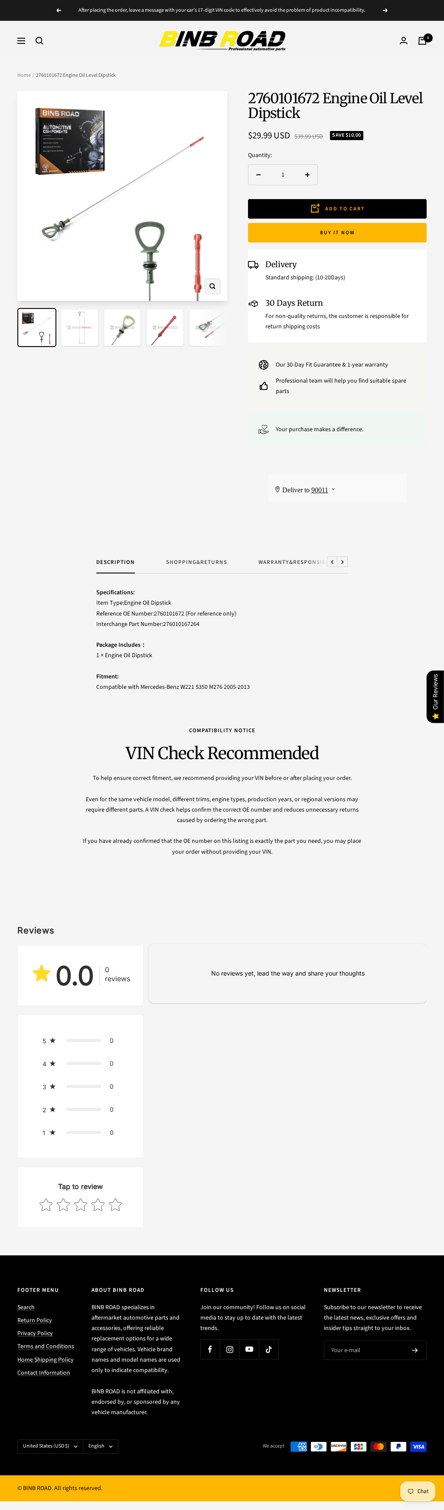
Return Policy (34, 1320)
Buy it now (337, 232)
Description (115, 562)
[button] (80, 1040)
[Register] (415, 1350)
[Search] (39, 41)
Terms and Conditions (45, 1346)
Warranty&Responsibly (295, 562)
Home (24, 75)
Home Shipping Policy (45, 1360)
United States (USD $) (46, 1446)
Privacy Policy (35, 1333)
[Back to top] (407, 1451)
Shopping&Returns (196, 562)
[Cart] (422, 41)
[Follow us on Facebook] (210, 1349)
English (96, 1446)
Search (26, 1307)
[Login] (404, 40)
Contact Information (43, 1373)
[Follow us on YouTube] (249, 1349)
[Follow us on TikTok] (268, 1349)
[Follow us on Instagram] (229, 1349)
